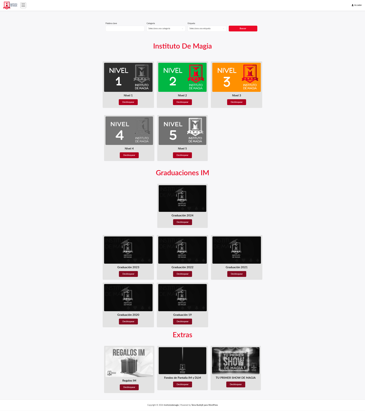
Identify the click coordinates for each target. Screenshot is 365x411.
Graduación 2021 (237, 267)
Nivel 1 (128, 95)
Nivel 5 (182, 148)
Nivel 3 (236, 95)
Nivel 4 (129, 148)
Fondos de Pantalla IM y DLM (182, 377)
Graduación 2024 (182, 215)
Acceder (358, 5)
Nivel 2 (182, 95)
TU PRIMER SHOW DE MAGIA (236, 377)
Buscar (243, 28)
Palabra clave (111, 23)
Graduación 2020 (128, 314)
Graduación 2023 (128, 267)
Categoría (151, 23)
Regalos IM (129, 380)
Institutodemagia (171, 405)
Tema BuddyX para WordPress (204, 405)
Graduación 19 (182, 314)
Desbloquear (128, 102)
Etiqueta (191, 23)
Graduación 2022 (182, 267)
